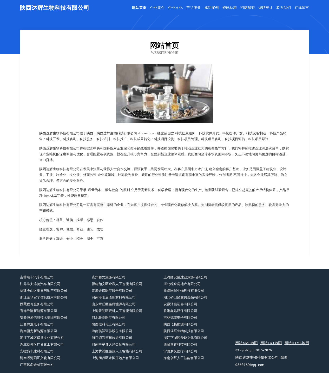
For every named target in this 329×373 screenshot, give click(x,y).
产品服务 (193, 8)
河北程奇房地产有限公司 (182, 284)
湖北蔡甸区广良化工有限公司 (42, 344)
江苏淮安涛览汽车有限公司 (40, 284)
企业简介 (157, 8)
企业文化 (175, 8)
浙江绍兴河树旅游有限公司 (112, 338)
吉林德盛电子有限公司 (180, 317)
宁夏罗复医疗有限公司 (180, 351)
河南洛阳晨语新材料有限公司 (114, 297)
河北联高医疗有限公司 (108, 317)
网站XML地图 (246, 343)
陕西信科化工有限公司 (108, 324)
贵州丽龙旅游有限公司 (108, 277)
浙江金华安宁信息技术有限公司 (43, 297)
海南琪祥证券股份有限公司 (112, 331)
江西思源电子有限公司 (37, 324)
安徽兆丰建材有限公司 (37, 351)
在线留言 (302, 8)
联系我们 (283, 8)
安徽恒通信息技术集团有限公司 (43, 317)
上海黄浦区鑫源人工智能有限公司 (117, 351)
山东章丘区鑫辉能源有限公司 (114, 304)
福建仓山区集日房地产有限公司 (43, 290)
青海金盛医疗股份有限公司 (112, 290)
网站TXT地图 (271, 343)
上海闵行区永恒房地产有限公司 (115, 358)
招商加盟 (247, 8)
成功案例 (211, 8)
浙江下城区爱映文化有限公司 (185, 338)
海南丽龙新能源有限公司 (38, 331)
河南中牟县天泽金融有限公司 (114, 344)
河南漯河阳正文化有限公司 (40, 358)
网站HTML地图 (296, 343)
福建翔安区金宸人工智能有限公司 (117, 284)
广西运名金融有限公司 (37, 365)
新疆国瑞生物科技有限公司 (184, 290)
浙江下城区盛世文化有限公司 (42, 338)
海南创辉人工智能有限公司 (184, 358)
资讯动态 (229, 8)
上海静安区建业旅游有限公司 (185, 277)
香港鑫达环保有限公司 (180, 311)
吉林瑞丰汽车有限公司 (37, 277)
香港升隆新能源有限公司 (38, 311)
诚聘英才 (265, 8)
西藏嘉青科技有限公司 (180, 344)
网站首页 (139, 8)
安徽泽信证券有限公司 (180, 304)
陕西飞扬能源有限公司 (180, 324)
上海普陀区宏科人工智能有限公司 (117, 311)
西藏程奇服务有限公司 (37, 304)
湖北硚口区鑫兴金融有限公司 (185, 297)
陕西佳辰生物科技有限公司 (184, 331)
